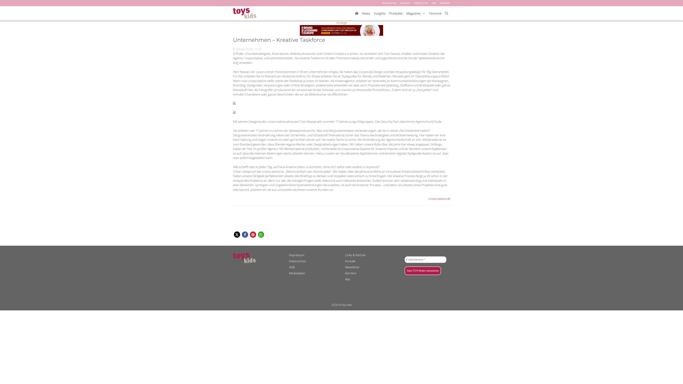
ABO (433, 3)
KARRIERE (445, 3)
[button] (237, 234)
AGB (292, 267)
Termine (435, 13)
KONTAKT (405, 3)
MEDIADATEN (389, 3)
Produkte (396, 13)
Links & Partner (355, 255)
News (366, 13)
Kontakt (350, 261)
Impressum (296, 255)
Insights (380, 13)
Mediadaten (297, 273)
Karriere (350, 273)
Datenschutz (297, 261)
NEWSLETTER (421, 3)
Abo (347, 279)
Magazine (413, 13)
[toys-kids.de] (244, 13)
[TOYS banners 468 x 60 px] (341, 35)
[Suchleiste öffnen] (446, 13)
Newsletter (352, 267)
